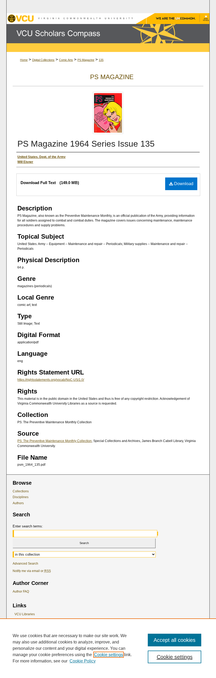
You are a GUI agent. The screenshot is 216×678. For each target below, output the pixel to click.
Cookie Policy (83, 661)
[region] (108, 648)
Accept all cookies (174, 640)
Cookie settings (108, 654)
